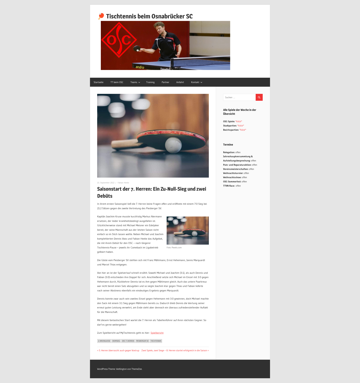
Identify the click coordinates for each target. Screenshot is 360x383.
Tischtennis (156, 341)
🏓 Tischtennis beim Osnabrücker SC (145, 16)
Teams (133, 82)
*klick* (238, 121)
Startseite (98, 82)
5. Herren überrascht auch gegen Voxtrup (119, 350)
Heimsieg (116, 341)
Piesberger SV (142, 341)
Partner (165, 82)
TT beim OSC (117, 82)
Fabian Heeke (123, 182)
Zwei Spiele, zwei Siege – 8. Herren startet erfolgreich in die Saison (174, 350)
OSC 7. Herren (128, 341)
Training (150, 82)
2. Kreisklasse (104, 341)
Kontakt (195, 82)
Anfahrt (180, 82)
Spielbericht (157, 332)
